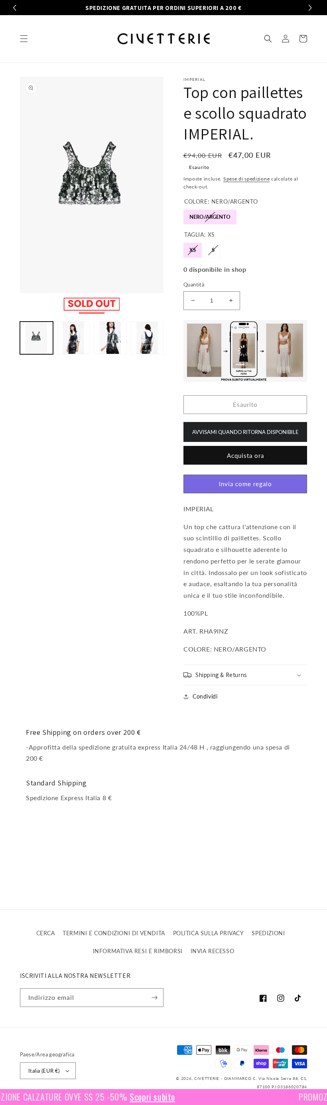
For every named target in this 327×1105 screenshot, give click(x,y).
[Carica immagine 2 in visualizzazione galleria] (73, 338)
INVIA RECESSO (212, 951)
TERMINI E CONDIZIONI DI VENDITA (114, 933)
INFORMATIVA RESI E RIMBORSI (138, 951)
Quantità (193, 284)
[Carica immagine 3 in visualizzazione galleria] (110, 338)
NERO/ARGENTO (210, 215)
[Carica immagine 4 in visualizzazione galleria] (147, 338)
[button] (24, 38)
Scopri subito (144, 1097)
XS (192, 248)
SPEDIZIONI (268, 933)
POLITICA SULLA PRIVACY (208, 933)
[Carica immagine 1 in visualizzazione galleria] (36, 338)
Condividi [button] (205, 696)
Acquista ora (245, 455)
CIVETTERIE (206, 1078)
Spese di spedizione (246, 179)
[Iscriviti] (154, 997)
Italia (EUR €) (44, 1071)
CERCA (45, 933)
